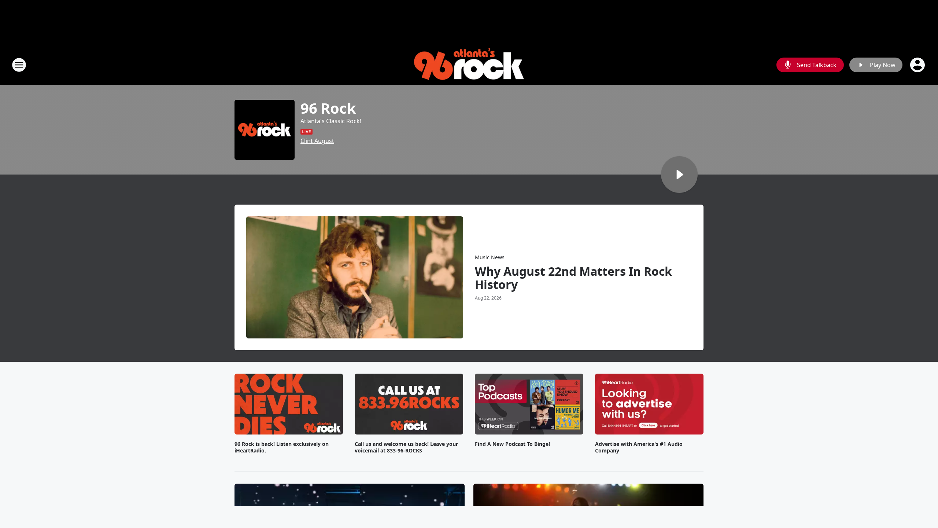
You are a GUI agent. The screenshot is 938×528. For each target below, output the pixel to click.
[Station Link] (469, 65)
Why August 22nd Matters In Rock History (573, 278)
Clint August (317, 141)
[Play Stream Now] (679, 174)
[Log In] (918, 65)
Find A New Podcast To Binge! (512, 444)
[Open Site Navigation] (19, 65)
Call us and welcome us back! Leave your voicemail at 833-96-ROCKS (406, 447)
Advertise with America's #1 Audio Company (639, 447)
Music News (490, 257)
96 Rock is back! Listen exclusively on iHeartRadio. (281, 447)
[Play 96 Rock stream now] (264, 130)
